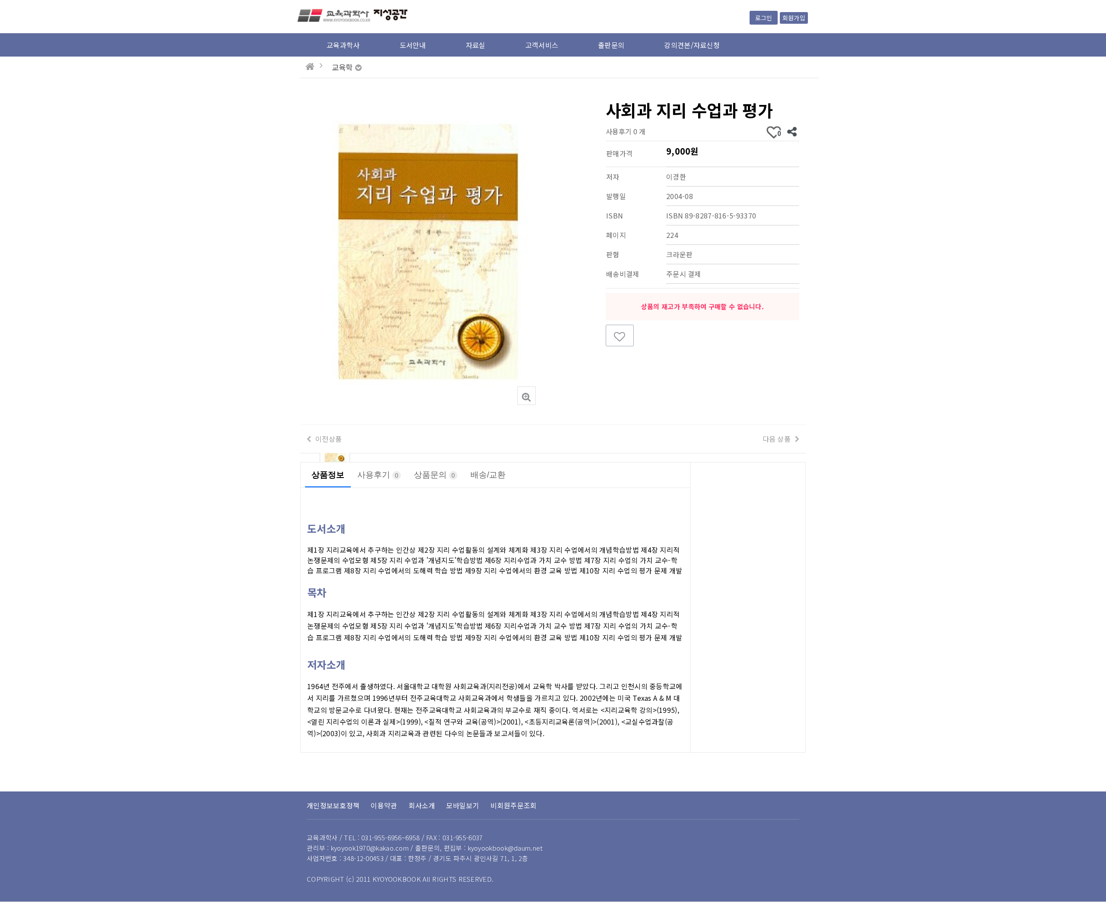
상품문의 (434, 474)
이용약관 (384, 805)
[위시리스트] (620, 335)
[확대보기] (526, 395)
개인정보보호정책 (333, 805)
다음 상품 (777, 439)
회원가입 (793, 17)
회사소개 (422, 805)
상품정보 (327, 474)
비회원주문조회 (513, 805)
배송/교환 (487, 474)
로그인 (763, 17)
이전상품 (328, 439)
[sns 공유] (791, 131)
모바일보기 (463, 805)
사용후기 (377, 474)
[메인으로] (310, 66)
